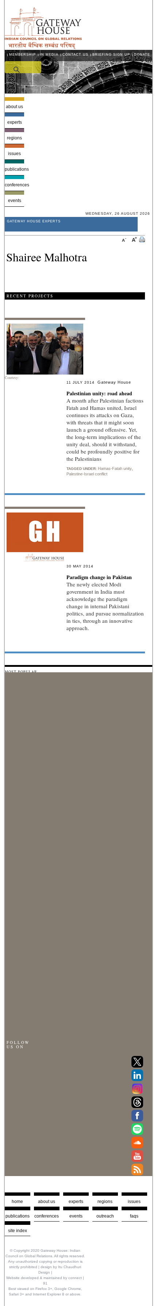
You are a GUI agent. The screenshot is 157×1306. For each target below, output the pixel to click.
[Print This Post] (142, 240)
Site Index (17, 1230)
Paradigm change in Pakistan (99, 577)
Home (17, 1201)
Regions (14, 138)
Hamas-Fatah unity (115, 468)
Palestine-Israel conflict (86, 474)
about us (46, 1201)
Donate (142, 54)
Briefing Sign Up (111, 54)
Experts (14, 122)
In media (49, 54)
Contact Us (75, 54)
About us (14, 106)
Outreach (105, 1216)
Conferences (14, 184)
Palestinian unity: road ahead (99, 393)
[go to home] (43, 47)
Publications (14, 169)
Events (14, 200)
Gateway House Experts (34, 221)
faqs (134, 1216)
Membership (22, 54)
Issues (14, 153)
